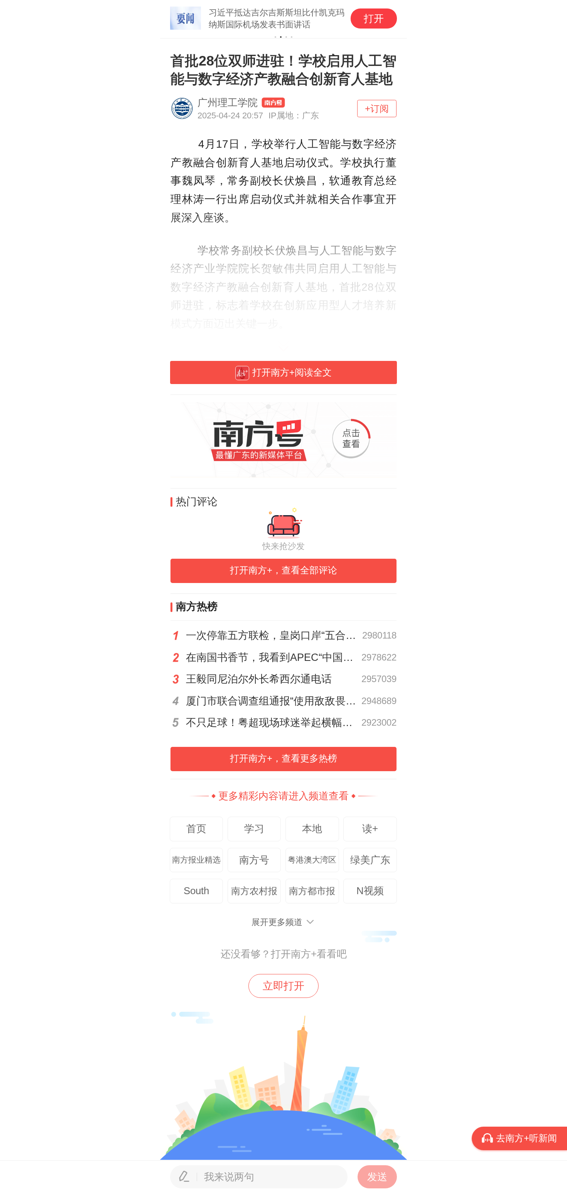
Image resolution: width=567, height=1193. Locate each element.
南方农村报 (254, 891)
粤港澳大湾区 (312, 859)
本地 (312, 828)
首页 (196, 828)
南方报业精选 (196, 859)
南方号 (254, 859)
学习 (254, 828)
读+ (370, 828)
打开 (374, 18)
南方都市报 (312, 891)
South (196, 890)
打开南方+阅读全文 (292, 372)
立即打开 (283, 986)
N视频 (370, 890)
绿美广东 (370, 859)
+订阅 (377, 108)
